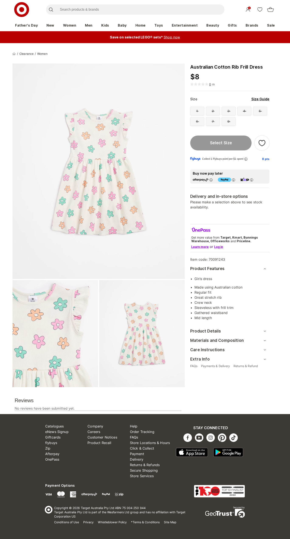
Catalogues (54, 426)
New (50, 25)
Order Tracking (142, 432)
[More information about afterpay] (211, 180)
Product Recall (99, 443)
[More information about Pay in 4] (233, 180)
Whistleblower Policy (112, 522)
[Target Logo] (21, 9)
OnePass (52, 459)
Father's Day (26, 25)
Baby (122, 25)
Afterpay (52, 454)
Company (95, 426)
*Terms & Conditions (145, 522)
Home (140, 25)
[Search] (51, 9)
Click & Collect (142, 448)
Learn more (200, 247)
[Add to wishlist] (262, 143)
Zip (47, 448)
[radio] (197, 111)
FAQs (134, 437)
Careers (93, 432)
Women (69, 25)
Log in (218, 247)
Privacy (88, 522)
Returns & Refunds (145, 465)
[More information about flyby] (246, 159)
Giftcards (53, 437)
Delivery (136, 459)
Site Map (170, 522)
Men (89, 25)
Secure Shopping (144, 470)
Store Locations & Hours (150, 443)
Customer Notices (102, 437)
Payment (137, 454)
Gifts (232, 25)
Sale (271, 25)
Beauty (212, 25)
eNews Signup (57, 432)
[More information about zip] (251, 180)
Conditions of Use (66, 522)
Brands (252, 25)
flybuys (51, 443)
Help (134, 426)
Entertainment (185, 25)
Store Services (142, 476)
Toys (158, 25)
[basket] (270, 9)
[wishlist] (260, 9)
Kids (105, 25)
